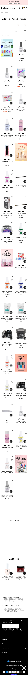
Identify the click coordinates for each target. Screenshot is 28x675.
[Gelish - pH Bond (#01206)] (21, 98)
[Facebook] (3, 629)
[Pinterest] (13, 629)
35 (23, 508)
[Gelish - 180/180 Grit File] (7, 410)
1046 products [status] (5, 35)
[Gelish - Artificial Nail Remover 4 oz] (7, 437)
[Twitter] (6, 629)
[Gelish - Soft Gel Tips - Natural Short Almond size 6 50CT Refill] (21, 308)
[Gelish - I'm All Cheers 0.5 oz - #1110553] (7, 361)
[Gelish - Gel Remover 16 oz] (21, 125)
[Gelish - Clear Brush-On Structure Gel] (7, 125)
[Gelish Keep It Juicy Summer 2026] (7, 48)
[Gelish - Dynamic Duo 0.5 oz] (21, 72)
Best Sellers (14, 559)
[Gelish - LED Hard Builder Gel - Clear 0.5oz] (7, 334)
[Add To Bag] (24, 50)
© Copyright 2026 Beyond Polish (14, 665)
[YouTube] (20, 629)
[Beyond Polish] (10, 8)
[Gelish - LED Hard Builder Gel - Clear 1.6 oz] (21, 334)
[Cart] (26, 8)
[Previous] (3, 570)
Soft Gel (14, 25)
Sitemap (14, 668)
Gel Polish (6, 25)
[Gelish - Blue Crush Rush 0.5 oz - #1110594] (21, 283)
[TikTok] (17, 629)
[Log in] (24, 8)
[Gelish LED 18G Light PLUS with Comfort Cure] (7, 229)
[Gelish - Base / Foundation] (21, 46)
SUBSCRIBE (22, 626)
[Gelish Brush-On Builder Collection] (7, 258)
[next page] (26, 508)
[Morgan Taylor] (21, 363)
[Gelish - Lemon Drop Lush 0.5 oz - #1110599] (21, 437)
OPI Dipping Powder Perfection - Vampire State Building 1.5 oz (21, 577)
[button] (1, 8)
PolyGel (22, 25)
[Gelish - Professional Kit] (21, 257)
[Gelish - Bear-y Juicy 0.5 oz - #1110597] (7, 177)
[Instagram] (10, 629)
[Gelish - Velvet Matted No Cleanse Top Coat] (7, 487)
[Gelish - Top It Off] (7, 72)
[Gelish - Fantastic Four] (7, 98)
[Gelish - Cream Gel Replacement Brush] (21, 177)
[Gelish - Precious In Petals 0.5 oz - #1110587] (7, 463)
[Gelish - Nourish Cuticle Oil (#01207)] (21, 410)
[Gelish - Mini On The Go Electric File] (7, 151)
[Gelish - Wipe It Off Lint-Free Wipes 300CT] (7, 203)
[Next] (25, 570)
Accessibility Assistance (15, 661)
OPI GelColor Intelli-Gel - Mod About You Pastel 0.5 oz (7, 577)
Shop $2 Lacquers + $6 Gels (14, 3)
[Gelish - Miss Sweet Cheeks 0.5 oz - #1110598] (7, 283)
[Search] (20, 8)
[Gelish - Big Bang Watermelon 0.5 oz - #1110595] (21, 229)
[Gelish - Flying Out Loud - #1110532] (7, 385)
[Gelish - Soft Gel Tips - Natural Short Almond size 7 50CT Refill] (7, 308)
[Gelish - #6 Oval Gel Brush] (21, 203)
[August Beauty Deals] (21, 152)
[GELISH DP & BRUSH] (21, 464)
